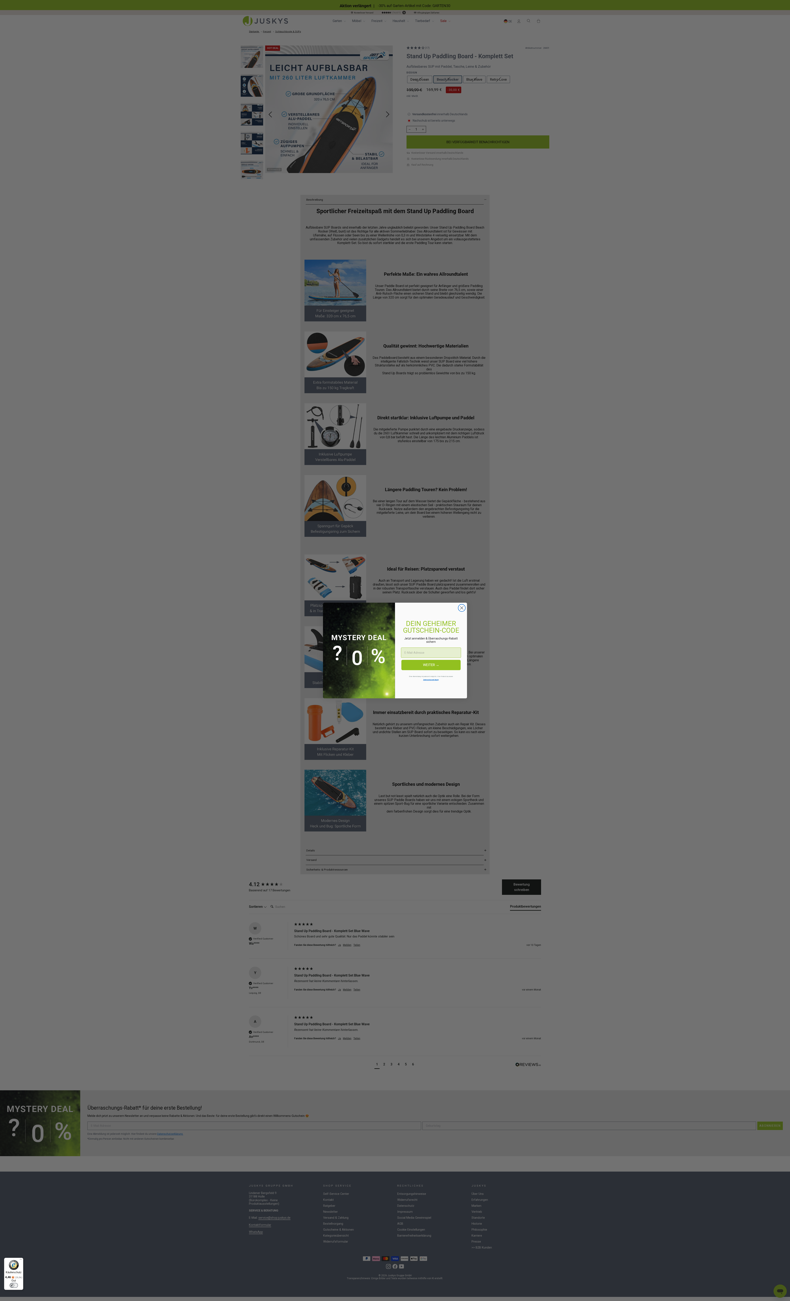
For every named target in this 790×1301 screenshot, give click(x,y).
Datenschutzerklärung (431, 680)
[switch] (14, 1285)
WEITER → (431, 665)
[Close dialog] (461, 608)
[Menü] (20, 1260)
